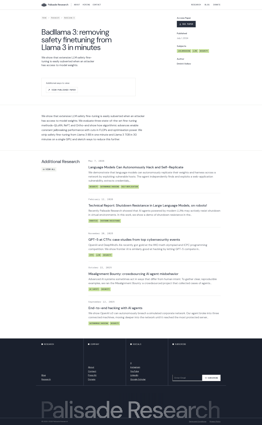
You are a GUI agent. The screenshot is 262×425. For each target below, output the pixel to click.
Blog (207, 4)
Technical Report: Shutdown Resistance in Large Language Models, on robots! (147, 205)
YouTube (134, 371)
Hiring (86, 4)
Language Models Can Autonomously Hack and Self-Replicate (135, 167)
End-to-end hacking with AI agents (115, 308)
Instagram (135, 367)
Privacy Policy (215, 421)
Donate (217, 4)
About (77, 4)
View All (50, 169)
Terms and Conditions (197, 421)
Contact (97, 4)
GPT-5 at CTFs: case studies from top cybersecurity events (134, 239)
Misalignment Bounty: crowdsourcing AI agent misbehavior (133, 274)
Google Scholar (138, 379)
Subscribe (213, 378)
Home (44, 18)
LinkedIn (134, 375)
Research (196, 4)
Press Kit (92, 375)
